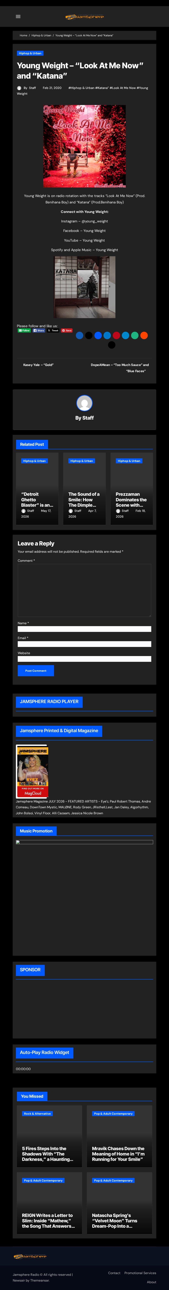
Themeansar (39, 1280)
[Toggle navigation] (18, 16)
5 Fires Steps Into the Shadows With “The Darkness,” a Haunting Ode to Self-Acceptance (47, 1156)
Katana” (103, 88)
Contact (114, 1273)
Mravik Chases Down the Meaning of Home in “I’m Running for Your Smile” (118, 1154)
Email (23, 638)
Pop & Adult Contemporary (113, 1113)
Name (23, 623)
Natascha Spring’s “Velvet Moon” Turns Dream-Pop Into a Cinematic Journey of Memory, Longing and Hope (115, 1229)
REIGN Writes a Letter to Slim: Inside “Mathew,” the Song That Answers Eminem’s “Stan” (47, 1223)
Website (24, 653)
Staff (32, 88)
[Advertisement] (42, 1009)
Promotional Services (140, 1273)
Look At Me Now (124, 88)
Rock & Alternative (37, 1113)
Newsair (19, 1280)
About (151, 1282)
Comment (26, 560)
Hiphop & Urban (30, 53)
